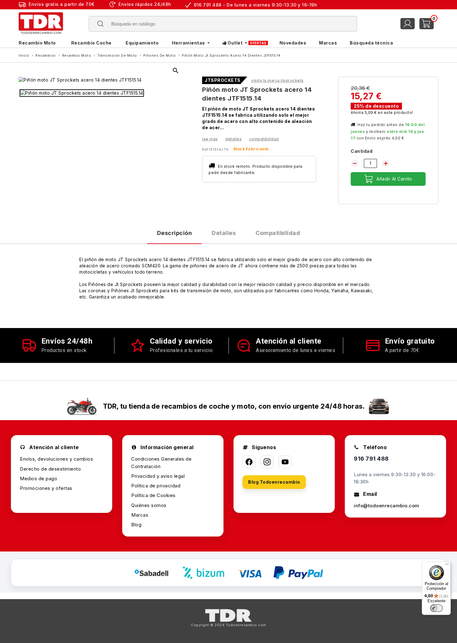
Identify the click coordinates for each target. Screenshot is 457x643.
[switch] (436, 608)
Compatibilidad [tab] (278, 233)
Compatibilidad (264, 139)
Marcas (139, 515)
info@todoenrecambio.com (386, 506)
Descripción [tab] (174, 233)
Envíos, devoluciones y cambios (56, 459)
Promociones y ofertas (46, 488)
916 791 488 (371, 458)
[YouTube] (285, 461)
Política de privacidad (155, 486)
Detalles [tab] (224, 233)
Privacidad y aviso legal (158, 476)
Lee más (210, 139)
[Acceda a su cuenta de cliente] (407, 23)
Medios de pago (38, 478)
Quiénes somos (149, 505)
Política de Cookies (153, 495)
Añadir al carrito (394, 178)
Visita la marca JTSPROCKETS (277, 80)
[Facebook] (249, 461)
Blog (136, 525)
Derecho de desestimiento (50, 469)
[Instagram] (267, 461)
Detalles (233, 139)
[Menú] (447, 565)
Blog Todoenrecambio (274, 482)
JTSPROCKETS (223, 80)
